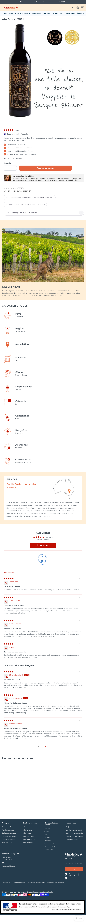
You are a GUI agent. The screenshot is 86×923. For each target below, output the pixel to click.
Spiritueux (47, 13)
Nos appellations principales (50, 848)
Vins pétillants (28, 836)
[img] (9, 579)
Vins (5, 13)
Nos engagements (9, 836)
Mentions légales (8, 866)
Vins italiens (28, 842)
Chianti (47, 831)
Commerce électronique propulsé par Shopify (35, 892)
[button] (9, 130)
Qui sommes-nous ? (9, 833)
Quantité (7, 163)
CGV (3, 863)
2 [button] (42, 746)
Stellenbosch (49, 844)
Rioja (46, 834)
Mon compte (7, 842)
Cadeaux (26, 13)
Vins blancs (27, 830)
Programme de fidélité (74, 836)
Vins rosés (27, 833)
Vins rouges (27, 827)
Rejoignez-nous (8, 830)
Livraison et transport (74, 830)
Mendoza (48, 841)
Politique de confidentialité (7, 859)
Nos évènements (8, 839)
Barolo (46, 828)
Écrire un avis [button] (43, 545)
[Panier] (77, 7)
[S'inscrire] (74, 869)
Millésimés (36, 13)
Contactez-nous (72, 839)
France (18, 13)
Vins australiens (29, 839)
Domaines (57, 13)
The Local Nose (7, 827)
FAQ (67, 827)
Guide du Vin (69, 13)
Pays (11, 13)
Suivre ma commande (74, 833)
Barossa (47, 838)
